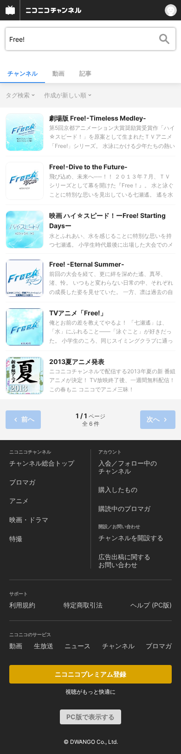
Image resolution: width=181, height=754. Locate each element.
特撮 (15, 539)
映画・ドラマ (28, 520)
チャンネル (22, 73)
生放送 (43, 646)
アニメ (19, 501)
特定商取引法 (83, 605)
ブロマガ (22, 482)
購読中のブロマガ (124, 508)
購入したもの (117, 489)
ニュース (77, 646)
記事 (85, 73)
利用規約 (22, 605)
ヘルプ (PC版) (151, 605)
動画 (58, 73)
